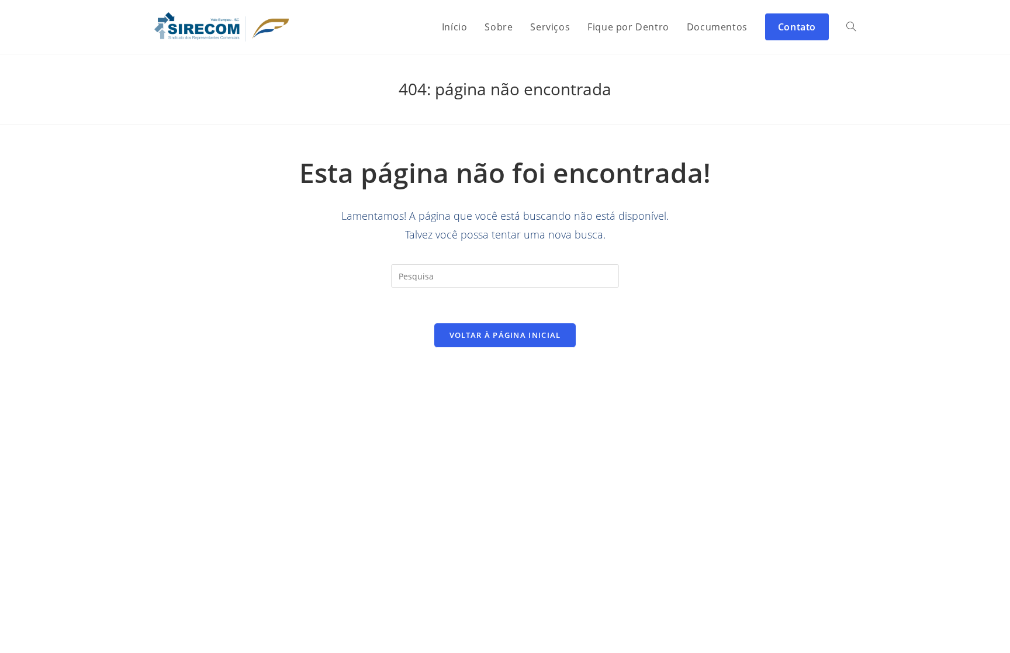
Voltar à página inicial (505, 335)
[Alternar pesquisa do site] (851, 27)
